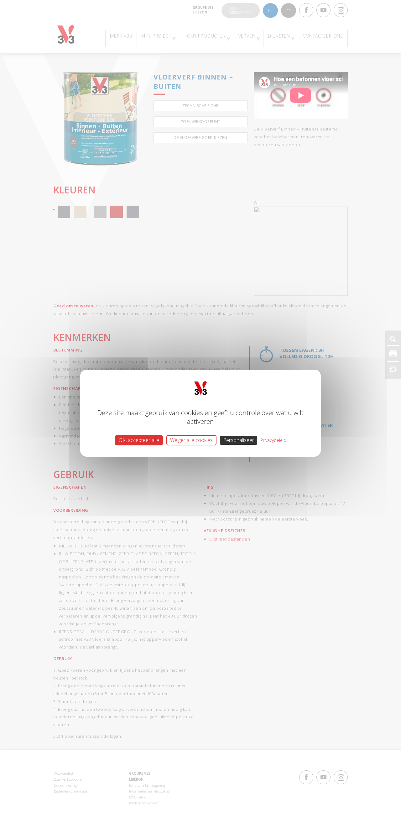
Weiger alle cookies (191, 439)
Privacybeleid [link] (273, 440)
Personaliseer (238, 439)
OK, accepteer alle (139, 439)
